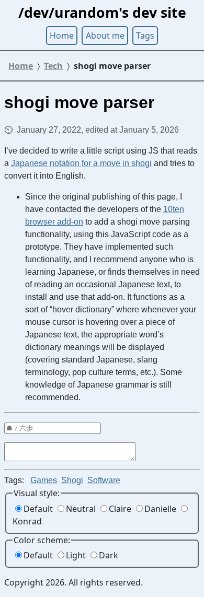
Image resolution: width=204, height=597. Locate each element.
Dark (108, 555)
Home (62, 35)
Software (103, 480)
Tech (53, 66)
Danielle (160, 508)
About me (105, 35)
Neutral (81, 508)
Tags (145, 35)
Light (76, 555)
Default (38, 508)
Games (43, 480)
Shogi (72, 480)
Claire (120, 508)
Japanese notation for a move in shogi (81, 163)
